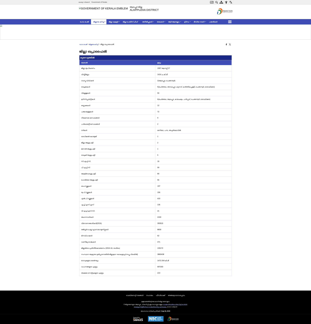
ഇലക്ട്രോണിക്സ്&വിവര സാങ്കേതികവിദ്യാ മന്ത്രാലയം (150, 307)
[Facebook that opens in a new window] (226, 44)
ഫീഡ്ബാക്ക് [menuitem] (160, 295)
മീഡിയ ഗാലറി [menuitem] (199, 22)
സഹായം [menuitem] (149, 295)
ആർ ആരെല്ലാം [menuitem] (174, 22)
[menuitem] (212, 2)
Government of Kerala (99, 2)
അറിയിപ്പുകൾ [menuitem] (147, 22)
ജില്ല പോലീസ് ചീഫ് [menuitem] (130, 22)
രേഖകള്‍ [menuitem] (160, 22)
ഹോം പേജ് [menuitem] (84, 22)
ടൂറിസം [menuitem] (186, 22)
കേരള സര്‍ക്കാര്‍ (84, 2)
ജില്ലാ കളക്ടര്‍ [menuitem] (113, 22)
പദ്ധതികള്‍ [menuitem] (213, 22)
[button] (230, 21)
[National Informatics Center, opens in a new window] (155, 319)
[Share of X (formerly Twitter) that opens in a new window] (229, 44)
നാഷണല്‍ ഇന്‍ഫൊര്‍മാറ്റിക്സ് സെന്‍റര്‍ (175, 304)
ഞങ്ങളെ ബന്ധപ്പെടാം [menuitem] (176, 295)
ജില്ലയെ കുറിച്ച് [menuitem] (98, 22)
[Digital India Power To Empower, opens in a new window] (173, 319)
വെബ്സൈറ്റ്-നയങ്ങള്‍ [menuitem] (134, 295)
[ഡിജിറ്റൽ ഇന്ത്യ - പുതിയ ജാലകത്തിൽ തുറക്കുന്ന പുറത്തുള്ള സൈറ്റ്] (222, 17)
